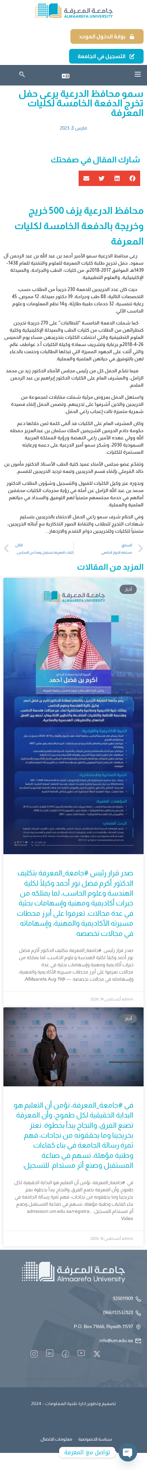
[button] (132, 178)
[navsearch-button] (22, 75)
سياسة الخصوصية (95, 1439)
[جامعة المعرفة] (73, 10)
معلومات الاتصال (56, 1439)
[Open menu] (138, 74)
